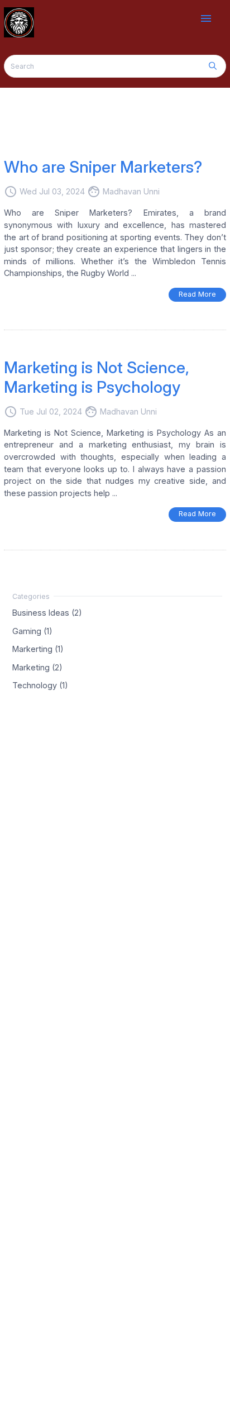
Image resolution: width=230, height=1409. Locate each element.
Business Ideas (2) (47, 612)
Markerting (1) (38, 649)
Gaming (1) (32, 630)
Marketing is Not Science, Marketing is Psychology (96, 377)
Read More (197, 294)
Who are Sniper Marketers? (103, 167)
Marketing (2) (37, 667)
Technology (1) (40, 685)
